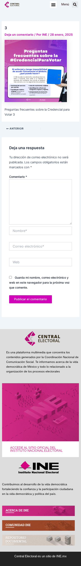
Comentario (18, 176)
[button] (53, 4)
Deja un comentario (19, 35)
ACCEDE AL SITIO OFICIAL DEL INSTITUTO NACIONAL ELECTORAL (36, 449)
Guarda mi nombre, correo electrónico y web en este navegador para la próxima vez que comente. (39, 282)
